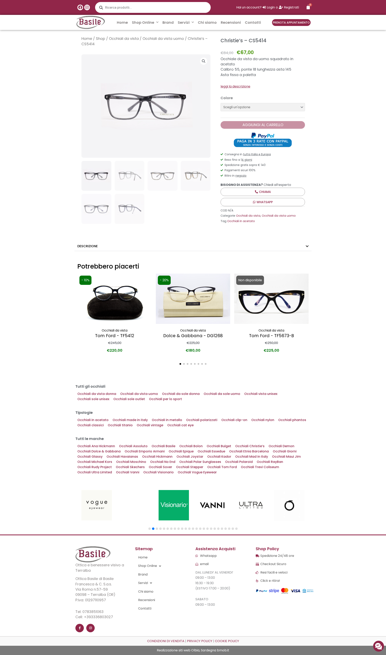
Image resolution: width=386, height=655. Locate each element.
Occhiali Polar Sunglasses (200, 461)
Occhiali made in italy (130, 420)
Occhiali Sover (160, 467)
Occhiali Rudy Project (94, 467)
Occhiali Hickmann (157, 456)
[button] (203, 61)
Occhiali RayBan (270, 461)
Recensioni (231, 22)
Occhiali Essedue (211, 451)
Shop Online (143, 22)
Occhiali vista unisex (260, 393)
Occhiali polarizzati (201, 420)
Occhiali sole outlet (129, 399)
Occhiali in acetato (241, 221)
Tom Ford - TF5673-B (271, 336)
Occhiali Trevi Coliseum (260, 467)
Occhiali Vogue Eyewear (197, 472)
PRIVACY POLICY (199, 641)
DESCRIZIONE (87, 246)
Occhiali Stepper (189, 467)
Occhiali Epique (181, 451)
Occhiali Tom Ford (222, 467)
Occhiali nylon (262, 420)
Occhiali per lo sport (165, 399)
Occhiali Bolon (191, 446)
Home (122, 22)
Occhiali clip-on (234, 420)
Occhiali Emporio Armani (145, 451)
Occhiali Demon (281, 446)
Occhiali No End (162, 461)
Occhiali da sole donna (181, 393)
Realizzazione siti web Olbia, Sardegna (186, 650)
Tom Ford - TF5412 (114, 336)
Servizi (184, 22)
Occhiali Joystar (190, 456)
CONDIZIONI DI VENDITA (165, 641)
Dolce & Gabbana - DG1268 (193, 336)
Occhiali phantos (292, 420)
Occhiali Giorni (285, 451)
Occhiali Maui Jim (286, 456)
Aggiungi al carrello (262, 124)
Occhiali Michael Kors (94, 461)
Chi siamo (207, 22)
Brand (168, 22)
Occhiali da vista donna (96, 393)
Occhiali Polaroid (239, 461)
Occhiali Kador (219, 456)
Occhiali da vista (124, 38)
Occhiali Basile (163, 446)
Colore (227, 97)
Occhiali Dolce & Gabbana (99, 451)
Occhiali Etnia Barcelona (249, 451)
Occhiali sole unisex (93, 399)
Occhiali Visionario (158, 472)
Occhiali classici (90, 425)
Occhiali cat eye (180, 425)
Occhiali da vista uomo (163, 38)
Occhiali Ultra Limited (94, 472)
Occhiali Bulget (219, 446)
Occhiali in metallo (167, 420)
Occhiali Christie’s (250, 446)
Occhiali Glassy (90, 456)
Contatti (253, 22)
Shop (100, 38)
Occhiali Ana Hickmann (96, 446)
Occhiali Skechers (130, 467)
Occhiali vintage (150, 425)
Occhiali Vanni (127, 472)
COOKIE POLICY (227, 641)
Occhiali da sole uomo (222, 393)
